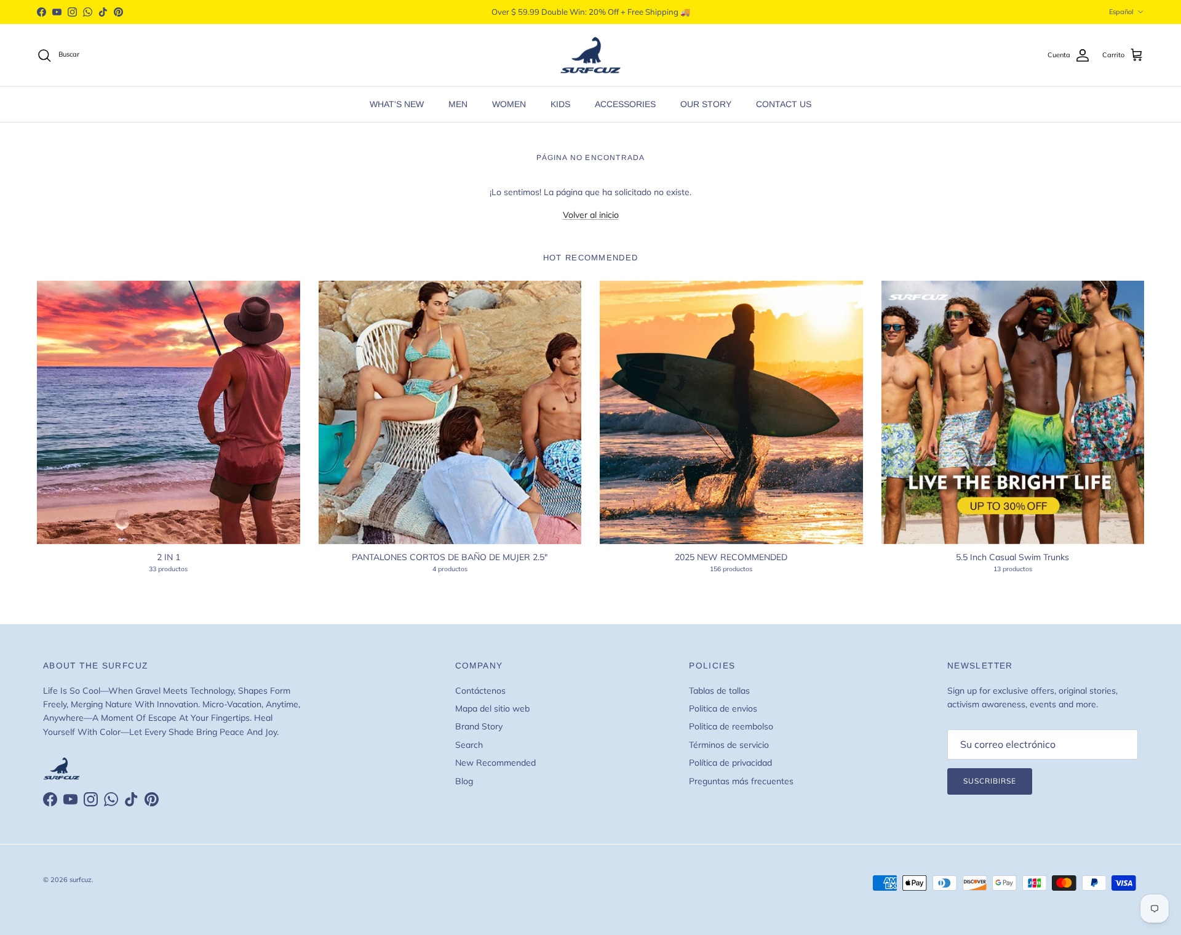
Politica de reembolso (731, 726)
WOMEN (509, 104)
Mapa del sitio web (492, 708)
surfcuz (81, 879)
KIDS (560, 104)
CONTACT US (783, 104)
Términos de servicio (729, 744)
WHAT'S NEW (397, 104)
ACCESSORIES (625, 104)
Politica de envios (723, 708)
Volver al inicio (591, 214)
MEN (457, 104)
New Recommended (495, 762)
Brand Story (479, 726)
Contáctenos (480, 690)
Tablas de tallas (719, 690)
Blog (464, 781)
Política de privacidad (730, 762)
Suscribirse (989, 780)
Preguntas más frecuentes (741, 781)
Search (469, 744)
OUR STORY (705, 104)
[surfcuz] (590, 55)
